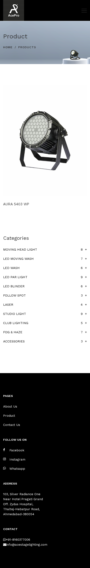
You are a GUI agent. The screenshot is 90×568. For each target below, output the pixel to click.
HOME (8, 47)
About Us (10, 406)
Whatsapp (17, 469)
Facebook (16, 450)
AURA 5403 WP (16, 204)
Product (9, 416)
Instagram (17, 459)
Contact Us (11, 425)
